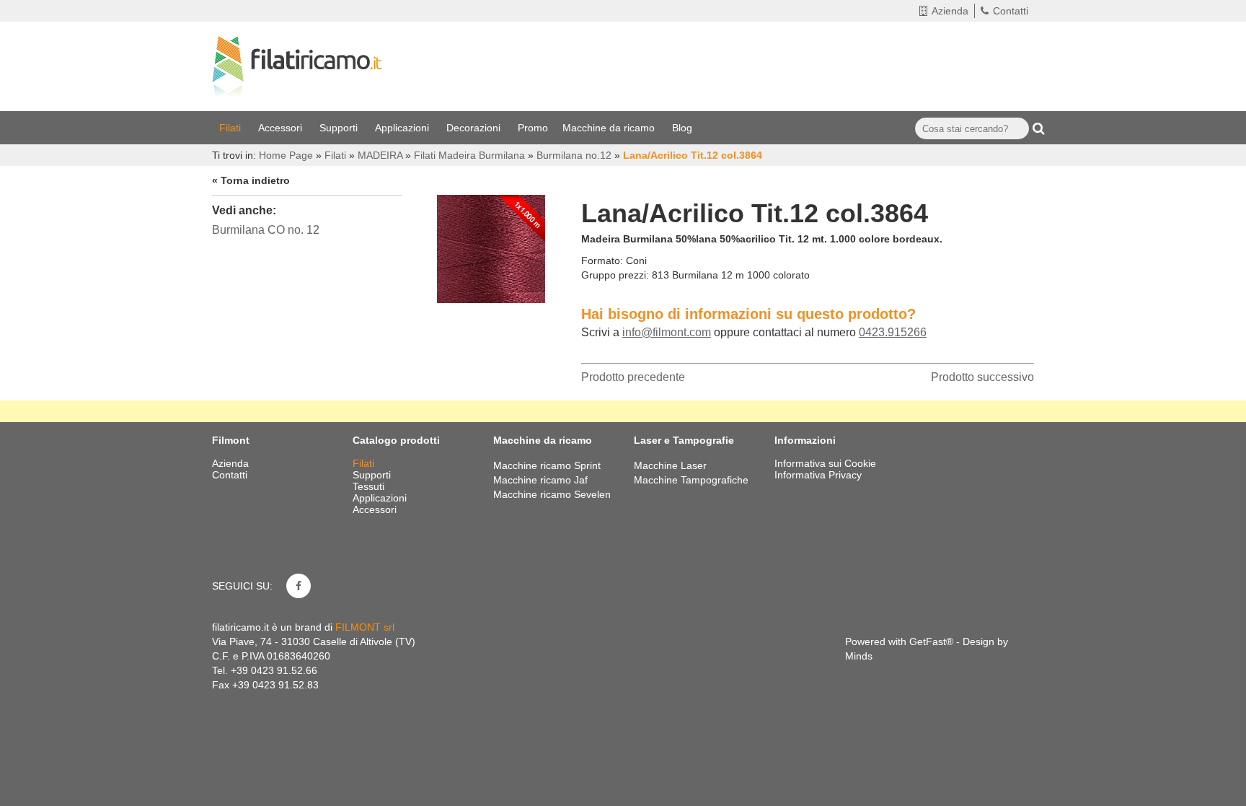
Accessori (281, 127)
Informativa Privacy (818, 475)
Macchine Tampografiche (691, 480)
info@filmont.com (666, 332)
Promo (533, 127)
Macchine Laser (670, 465)
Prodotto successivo (982, 377)
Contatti (1010, 11)
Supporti (340, 127)
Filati (231, 127)
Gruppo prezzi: (615, 275)
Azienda (950, 11)
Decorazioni (474, 127)
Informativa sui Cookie (825, 463)
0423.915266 (893, 332)
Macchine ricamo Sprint (547, 465)
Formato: (602, 260)
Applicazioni (403, 127)
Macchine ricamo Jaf (540, 480)
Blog (683, 127)
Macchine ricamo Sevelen (552, 494)
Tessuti (370, 486)
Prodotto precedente (633, 377)
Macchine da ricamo (610, 127)
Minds (858, 656)
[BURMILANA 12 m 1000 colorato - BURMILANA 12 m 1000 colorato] (491, 245)
